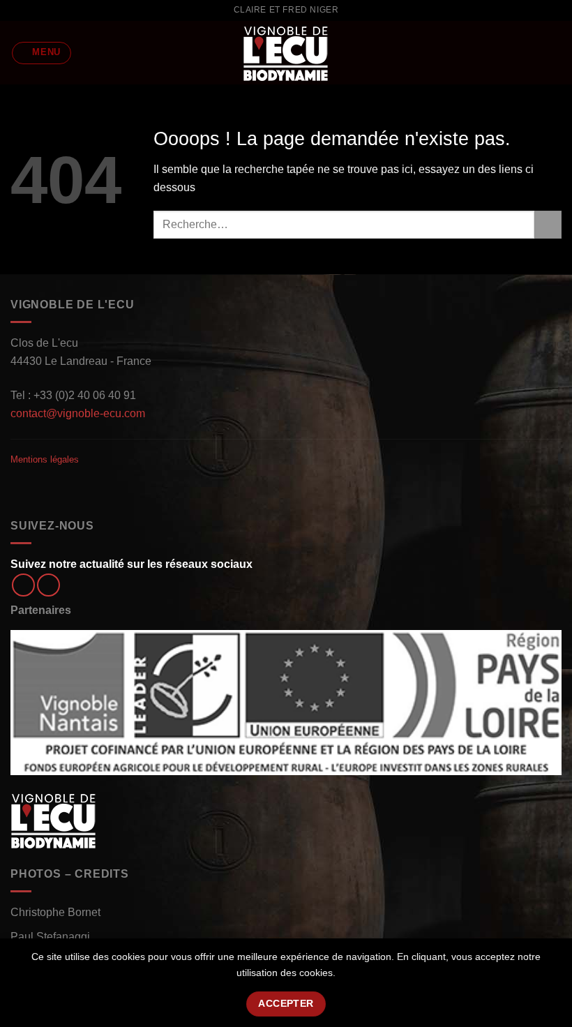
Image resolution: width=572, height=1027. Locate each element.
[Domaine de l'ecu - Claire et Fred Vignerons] (286, 52)
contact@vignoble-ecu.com (77, 413)
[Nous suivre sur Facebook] (23, 585)
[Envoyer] (548, 224)
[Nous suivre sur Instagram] (48, 585)
